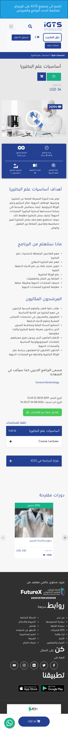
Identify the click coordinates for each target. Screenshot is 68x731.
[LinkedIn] (34, 665)
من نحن (61, 618)
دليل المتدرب (52, 37)
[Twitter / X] (44, 665)
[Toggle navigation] (11, 26)
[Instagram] (24, 665)
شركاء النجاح (29, 643)
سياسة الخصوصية (55, 622)
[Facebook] (54, 665)
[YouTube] (14, 665)
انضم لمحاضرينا (28, 634)
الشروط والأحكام (27, 622)
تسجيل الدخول (21, 37)
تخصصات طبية (58, 55)
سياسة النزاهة (58, 626)
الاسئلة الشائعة (28, 618)
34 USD (32, 721)
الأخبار (62, 638)
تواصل (32, 626)
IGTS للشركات (58, 630)
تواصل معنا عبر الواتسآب (44, 412)
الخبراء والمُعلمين (56, 643)
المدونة (32, 638)
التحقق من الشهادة (26, 630)
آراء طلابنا (60, 634)
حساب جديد (53, 45)
